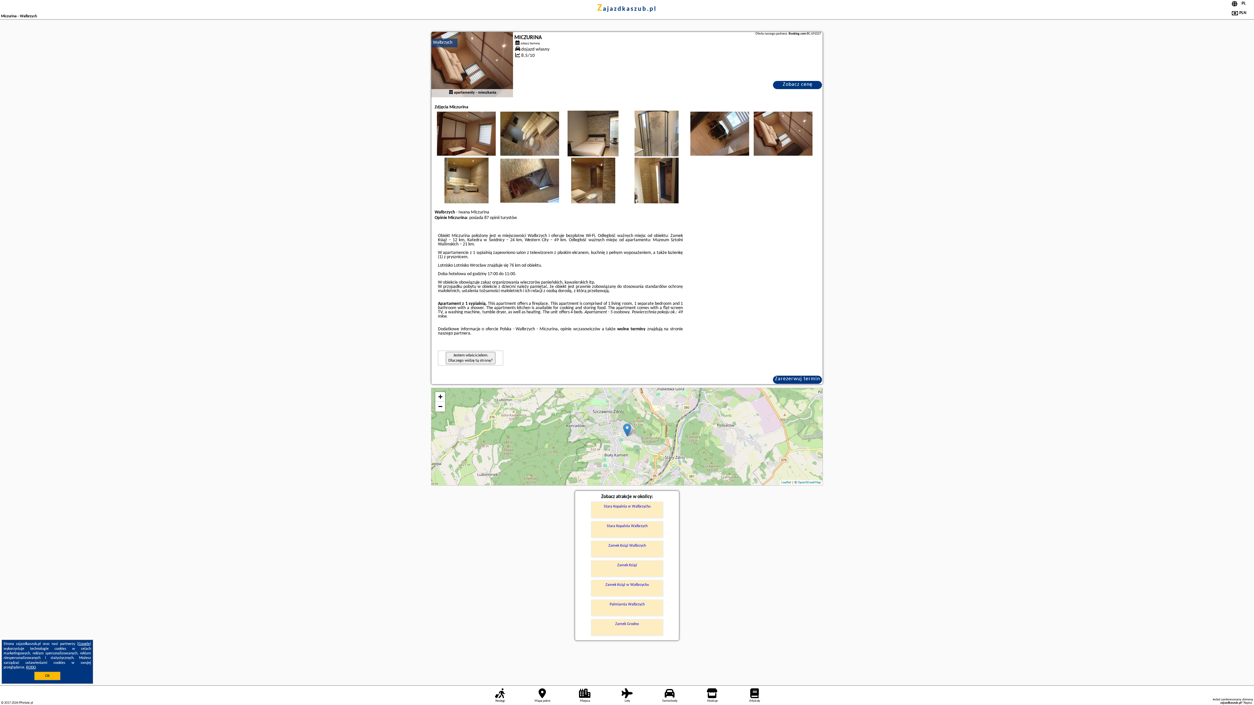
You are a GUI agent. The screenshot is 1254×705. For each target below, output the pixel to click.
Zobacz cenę (797, 84)
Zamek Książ (627, 565)
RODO (31, 667)
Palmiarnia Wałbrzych (627, 604)
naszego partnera (454, 333)
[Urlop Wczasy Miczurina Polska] (466, 133)
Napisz (1248, 703)
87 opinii (492, 217)
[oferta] (451, 93)
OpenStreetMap (809, 482)
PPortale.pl (26, 703)
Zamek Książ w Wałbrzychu (627, 585)
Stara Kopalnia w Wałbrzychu (627, 507)
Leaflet (786, 482)
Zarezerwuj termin (797, 379)
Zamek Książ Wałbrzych (627, 546)
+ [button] (440, 397)
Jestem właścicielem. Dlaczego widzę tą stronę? (470, 358)
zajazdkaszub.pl (627, 9)
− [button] (440, 406)
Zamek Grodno (627, 624)
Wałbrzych (442, 42)
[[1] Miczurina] (472, 64)
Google (84, 644)
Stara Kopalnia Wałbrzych (627, 526)
